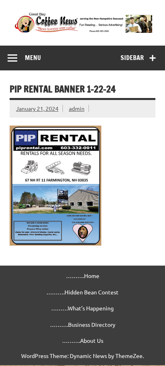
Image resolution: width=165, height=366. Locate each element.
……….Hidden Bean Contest (82, 292)
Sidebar (132, 57)
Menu (33, 57)
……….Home (82, 275)
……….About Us (82, 340)
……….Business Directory (82, 324)
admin (77, 108)
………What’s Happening (82, 308)
